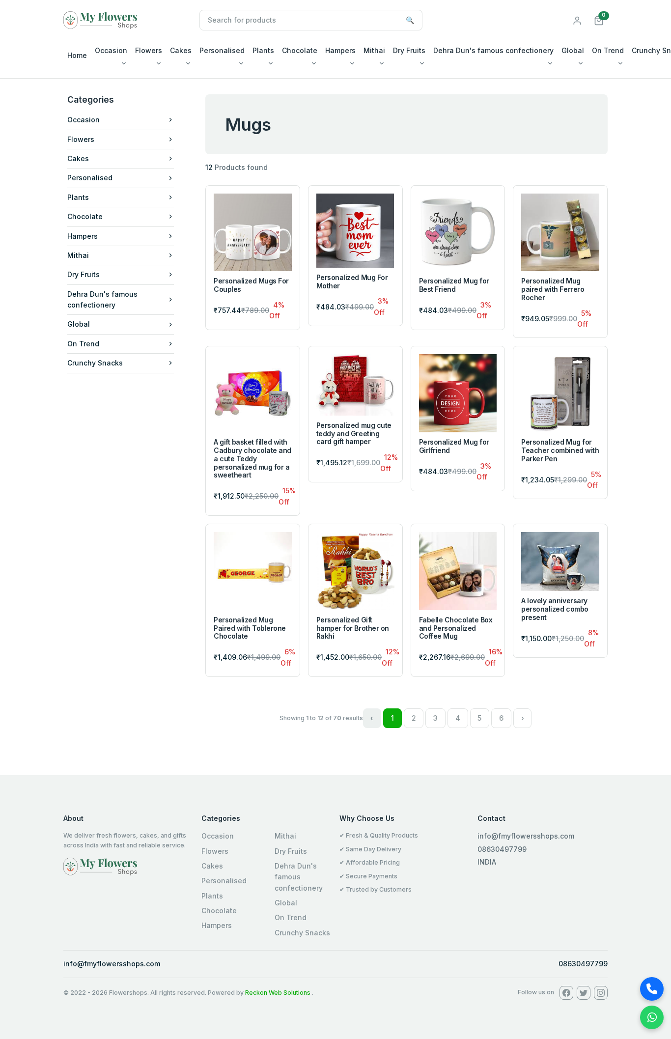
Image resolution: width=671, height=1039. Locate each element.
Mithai (374, 50)
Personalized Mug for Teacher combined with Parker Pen (560, 450)
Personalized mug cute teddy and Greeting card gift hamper (353, 433)
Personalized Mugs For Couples (251, 285)
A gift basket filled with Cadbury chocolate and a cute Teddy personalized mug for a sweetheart (252, 458)
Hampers (340, 50)
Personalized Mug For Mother (352, 281)
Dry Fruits (409, 50)
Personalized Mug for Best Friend (454, 285)
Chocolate (299, 50)
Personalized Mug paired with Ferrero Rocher (552, 289)
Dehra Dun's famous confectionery (493, 50)
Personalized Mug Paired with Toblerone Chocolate (250, 628)
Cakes (181, 50)
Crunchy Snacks (95, 363)
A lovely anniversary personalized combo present (554, 608)
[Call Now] (652, 989)
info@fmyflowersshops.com (111, 963)
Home (77, 55)
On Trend (608, 50)
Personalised (222, 50)
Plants (263, 50)
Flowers (148, 50)
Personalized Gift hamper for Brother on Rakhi (352, 628)
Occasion (111, 50)
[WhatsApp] (652, 1017)
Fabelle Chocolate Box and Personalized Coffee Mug (456, 628)
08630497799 (583, 963)
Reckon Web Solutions (277, 992)
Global (572, 50)
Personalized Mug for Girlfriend (454, 446)
